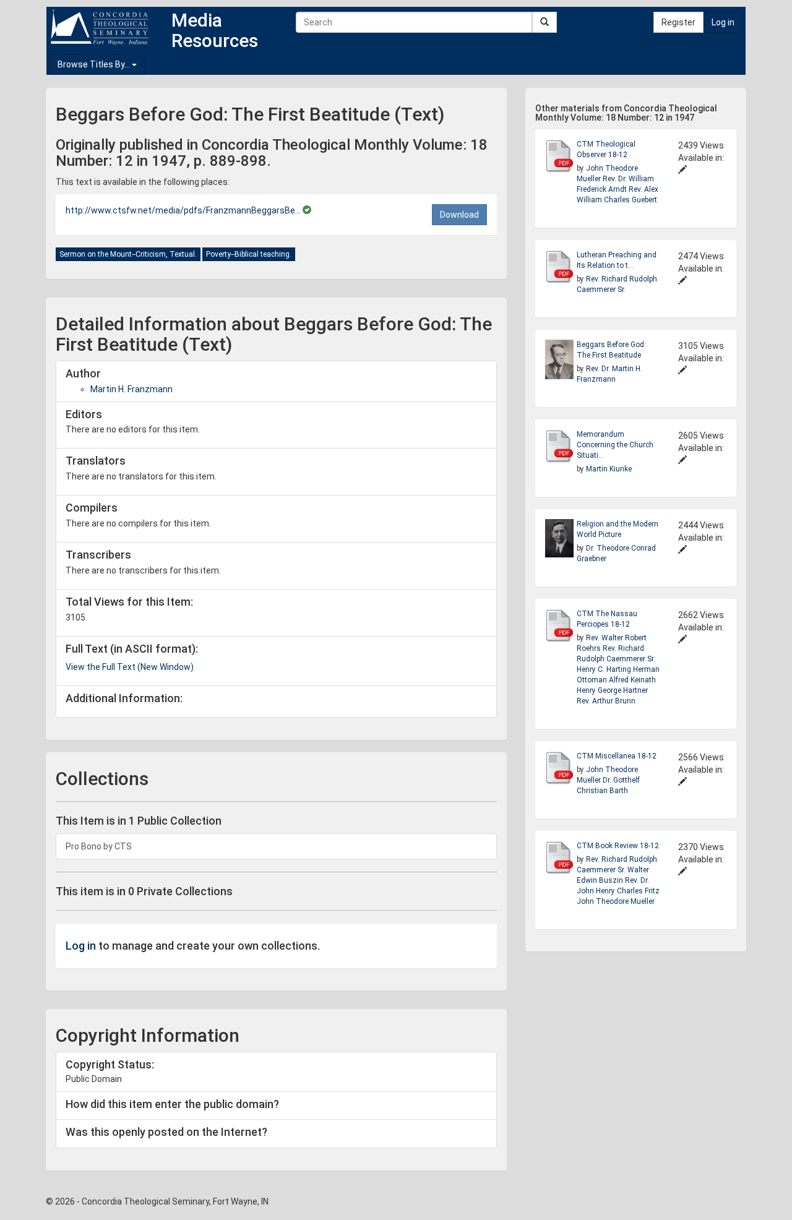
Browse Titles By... (95, 64)
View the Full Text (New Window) (130, 667)
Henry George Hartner (612, 690)
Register (678, 22)
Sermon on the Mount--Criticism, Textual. (128, 254)
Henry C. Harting (605, 669)
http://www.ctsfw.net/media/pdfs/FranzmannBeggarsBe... (184, 210)
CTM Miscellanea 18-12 (616, 756)
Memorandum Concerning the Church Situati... (615, 445)
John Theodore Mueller (616, 901)
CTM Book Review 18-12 (618, 845)
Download (459, 215)
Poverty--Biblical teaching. (248, 254)
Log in (723, 22)
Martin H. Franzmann (131, 389)
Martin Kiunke (609, 469)
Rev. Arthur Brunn (606, 701)
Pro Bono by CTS (99, 846)
